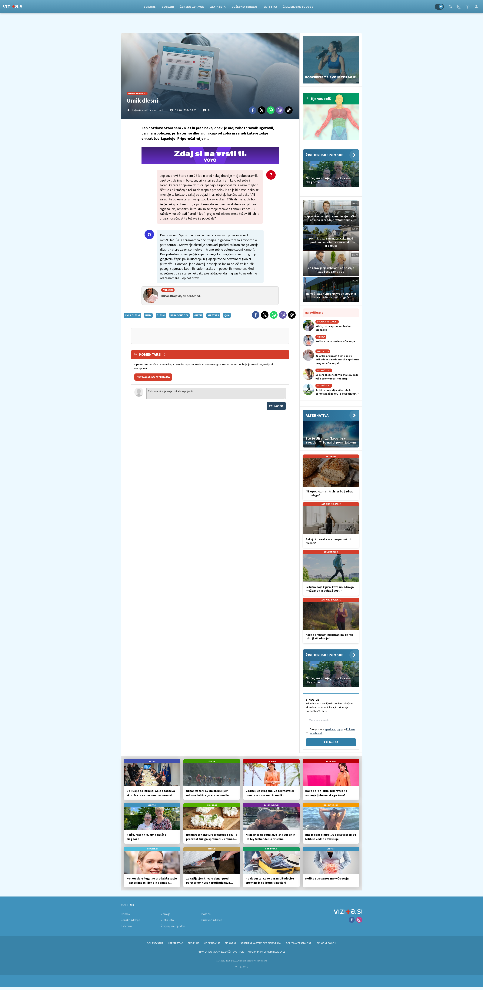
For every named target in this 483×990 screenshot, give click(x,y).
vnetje (198, 315)
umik (148, 315)
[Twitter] (261, 110)
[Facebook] (467, 7)
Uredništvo (175, 943)
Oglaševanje (155, 943)
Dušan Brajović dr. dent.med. (148, 110)
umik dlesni (132, 315)
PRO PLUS (193, 943)
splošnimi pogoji (334, 729)
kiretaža (213, 315)
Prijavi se (276, 406)
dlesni (161, 315)
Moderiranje (212, 943)
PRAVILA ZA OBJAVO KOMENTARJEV (153, 377)
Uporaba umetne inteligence (266, 951)
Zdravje (150, 7)
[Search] (450, 6)
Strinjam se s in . (332, 731)
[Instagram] (459, 7)
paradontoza (179, 315)
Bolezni (168, 7)
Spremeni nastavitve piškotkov (260, 943)
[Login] (476, 6)
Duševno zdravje (245, 7)
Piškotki (230, 943)
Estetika (270, 7)
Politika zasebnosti (299, 943)
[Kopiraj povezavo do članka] (289, 110)
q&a (227, 315)
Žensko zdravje (192, 7)
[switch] (439, 7)
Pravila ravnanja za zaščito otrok (221, 951)
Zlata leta (217, 7)
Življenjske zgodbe (298, 7)
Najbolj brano (314, 312)
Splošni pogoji (326, 943)
